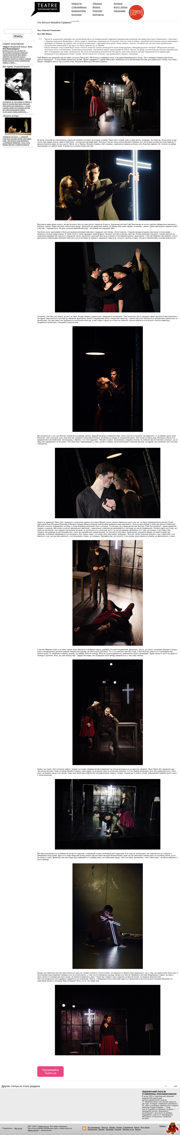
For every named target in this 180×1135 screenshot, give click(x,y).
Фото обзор (121, 7)
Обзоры (97, 3)
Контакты (98, 14)
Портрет (98, 11)
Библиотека (79, 11)
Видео (96, 7)
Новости (77, 3)
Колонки (77, 14)
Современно (79, 7)
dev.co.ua (18, 1128)
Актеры (118, 3)
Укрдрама (119, 11)
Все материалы (94, 1127)
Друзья (138, 1129)
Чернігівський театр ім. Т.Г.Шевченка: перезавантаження (159, 1092)
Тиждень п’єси (128, 1129)
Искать (18, 36)
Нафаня (162, 1126)
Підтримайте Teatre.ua (50, 1071)
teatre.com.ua (43, 1126)
